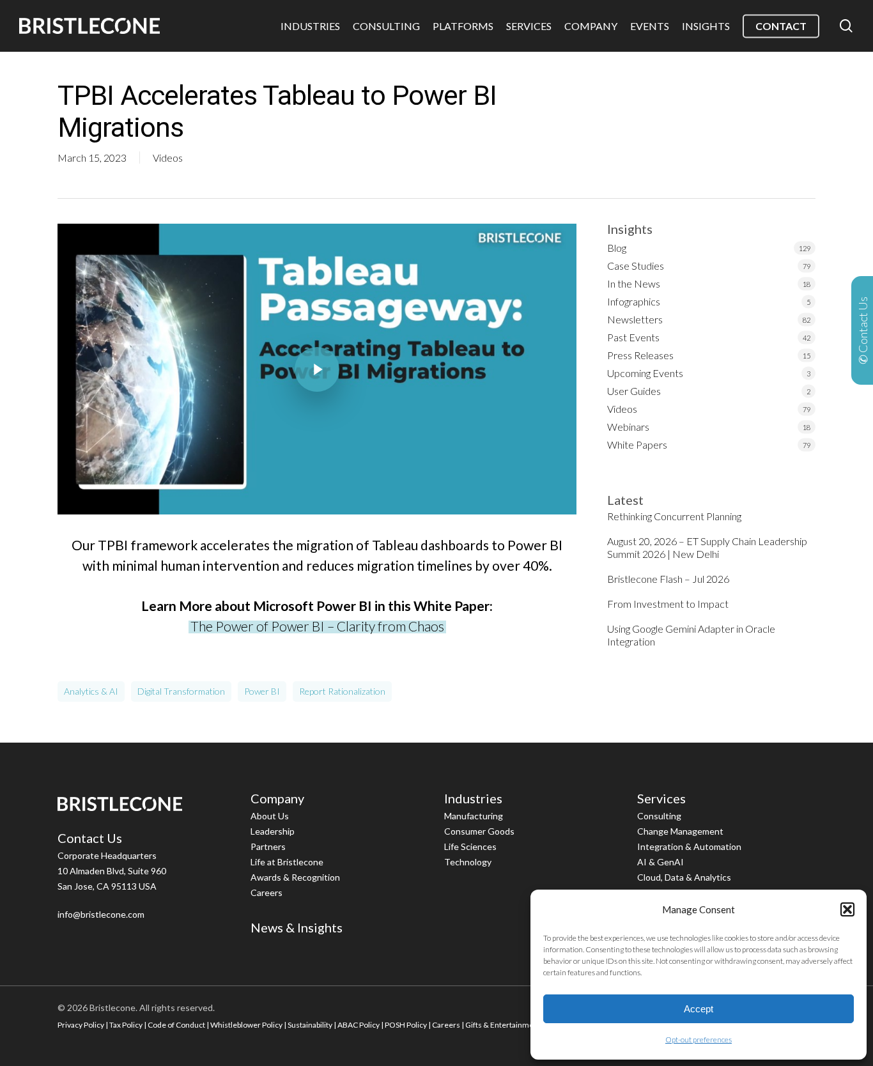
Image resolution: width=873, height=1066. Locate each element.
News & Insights (297, 927)
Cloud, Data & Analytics (684, 877)
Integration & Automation (689, 846)
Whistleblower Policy (246, 1025)
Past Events (633, 337)
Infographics (633, 301)
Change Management (680, 831)
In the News (633, 283)
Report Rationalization (342, 691)
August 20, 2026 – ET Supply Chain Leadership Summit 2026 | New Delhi (707, 547)
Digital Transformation (181, 691)
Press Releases (640, 355)
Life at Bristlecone (287, 861)
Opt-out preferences (698, 1039)
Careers (266, 892)
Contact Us (90, 838)
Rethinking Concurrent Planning (674, 516)
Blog (616, 248)
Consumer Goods (479, 831)
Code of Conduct (176, 1025)
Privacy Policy (81, 1025)
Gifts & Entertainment (503, 1025)
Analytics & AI (91, 691)
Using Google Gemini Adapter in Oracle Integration (691, 634)
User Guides (634, 391)
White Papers (637, 444)
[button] (847, 909)
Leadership (273, 831)
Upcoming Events (645, 373)
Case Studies (635, 265)
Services (661, 798)
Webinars (628, 427)
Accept (698, 1008)
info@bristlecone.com (101, 914)
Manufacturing (473, 815)
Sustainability (310, 1025)
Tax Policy (126, 1025)
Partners (268, 846)
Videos (168, 157)
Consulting (659, 815)
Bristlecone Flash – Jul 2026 (668, 579)
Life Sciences (470, 846)
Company (277, 798)
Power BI (262, 691)
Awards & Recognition (295, 877)
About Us (270, 815)
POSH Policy (406, 1025)
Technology (467, 861)
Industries (473, 798)
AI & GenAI (660, 861)
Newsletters (635, 319)
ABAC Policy (358, 1025)
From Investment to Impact (668, 604)
